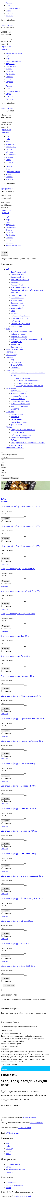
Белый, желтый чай (18, 272)
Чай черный (15, 321)
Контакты (9, 16)
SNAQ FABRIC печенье (19, 406)
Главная (9, 3)
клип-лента (15, 417)
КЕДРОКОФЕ (10, 352)
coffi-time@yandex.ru (13, 1133)
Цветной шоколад (23, 378)
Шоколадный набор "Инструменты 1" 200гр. (21, 506)
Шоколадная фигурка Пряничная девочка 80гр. (22, 718)
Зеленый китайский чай (20, 280)
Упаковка (9, 77)
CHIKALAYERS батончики (20, 401)
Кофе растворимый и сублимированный (26, 339)
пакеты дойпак (16, 419)
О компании (10, 1182)
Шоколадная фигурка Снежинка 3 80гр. (19, 831)
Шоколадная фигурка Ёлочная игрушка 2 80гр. (22, 876)
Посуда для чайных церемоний (23, 430)
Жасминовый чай (17, 277)
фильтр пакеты (17, 424)
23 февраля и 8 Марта (14, 245)
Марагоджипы (16, 342)
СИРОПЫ (9, 357)
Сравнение (6, 46)
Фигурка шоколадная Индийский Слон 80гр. (21, 591)
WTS (12, 360)
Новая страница (17, 414)
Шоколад (9, 71)
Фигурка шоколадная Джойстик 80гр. (18, 568)
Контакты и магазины (14, 1185)
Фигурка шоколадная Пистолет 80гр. (17, 676)
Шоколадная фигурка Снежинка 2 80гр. (19, 853)
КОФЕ (8, 329)
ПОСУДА (9, 427)
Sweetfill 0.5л (15, 367)
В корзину (5, 519)
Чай (7, 56)
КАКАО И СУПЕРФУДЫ (14, 349)
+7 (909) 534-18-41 (29, 1117)
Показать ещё (9, 986)
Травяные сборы (17, 305)
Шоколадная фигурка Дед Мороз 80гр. (18, 763)
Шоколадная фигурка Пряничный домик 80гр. (22, 741)
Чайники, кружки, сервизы (21, 435)
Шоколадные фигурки (24, 383)
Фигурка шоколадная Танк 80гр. (15, 656)
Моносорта (15, 344)
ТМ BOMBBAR (11, 388)
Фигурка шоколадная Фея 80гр (15, 636)
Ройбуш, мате (16, 300)
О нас (8, 5)
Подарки (9, 82)
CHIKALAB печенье (18, 399)
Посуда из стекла (17, 432)
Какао (8, 141)
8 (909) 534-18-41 (7, 25)
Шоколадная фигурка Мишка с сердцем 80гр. (21, 696)
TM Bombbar (11, 74)
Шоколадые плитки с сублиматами (29, 386)
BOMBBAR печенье (18, 393)
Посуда (8, 79)
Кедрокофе (10, 64)
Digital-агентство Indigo (24, 1196)
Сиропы (9, 69)
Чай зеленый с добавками (21, 316)
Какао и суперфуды (13, 61)
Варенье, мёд (11, 66)
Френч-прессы (16, 445)
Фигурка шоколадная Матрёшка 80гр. (18, 613)
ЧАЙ (7, 269)
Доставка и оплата (13, 8)
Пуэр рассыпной (17, 298)
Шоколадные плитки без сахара (28, 380)
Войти (3, 499)
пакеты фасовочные (18, 422)
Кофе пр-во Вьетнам (19, 336)
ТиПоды (14, 440)
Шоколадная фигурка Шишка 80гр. (17, 921)
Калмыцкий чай (17, 285)
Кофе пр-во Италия (18, 334)
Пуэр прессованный (18, 295)
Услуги (8, 10)
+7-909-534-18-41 (24, 1128)
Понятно (5, 1049)
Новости (9, 13)
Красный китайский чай (20, 287)
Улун (13, 311)
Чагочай (14, 313)
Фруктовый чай (17, 308)
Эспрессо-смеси (17, 347)
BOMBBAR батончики (19, 391)
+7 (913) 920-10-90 (36, 1123)
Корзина (5, 49)
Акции (8, 1188)
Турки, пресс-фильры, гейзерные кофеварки (28, 442)
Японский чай (16, 326)
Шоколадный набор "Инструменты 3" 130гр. (21, 526)
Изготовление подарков (15, 1169)
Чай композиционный (19, 318)
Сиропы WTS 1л (17, 365)
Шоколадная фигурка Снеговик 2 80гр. (18, 808)
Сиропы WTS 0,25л (18, 362)
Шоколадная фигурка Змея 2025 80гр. (18, 966)
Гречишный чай (17, 274)
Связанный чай (17, 303)
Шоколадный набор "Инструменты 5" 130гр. (21, 546)
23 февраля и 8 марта (14, 53)
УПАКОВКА (10, 411)
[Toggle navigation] (2, 452)
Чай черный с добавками (20, 324)
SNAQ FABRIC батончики (20, 404)
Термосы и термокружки (20, 437)
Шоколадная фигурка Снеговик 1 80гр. (18, 786)
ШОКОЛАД (10, 370)
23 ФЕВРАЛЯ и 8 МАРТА (15, 448)
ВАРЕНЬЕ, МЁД (11, 355)
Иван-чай (14, 282)
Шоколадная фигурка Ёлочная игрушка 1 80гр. (22, 898)
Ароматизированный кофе (21, 331)
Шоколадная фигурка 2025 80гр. (15, 943)
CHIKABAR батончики (19, 396)
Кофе (8, 58)
